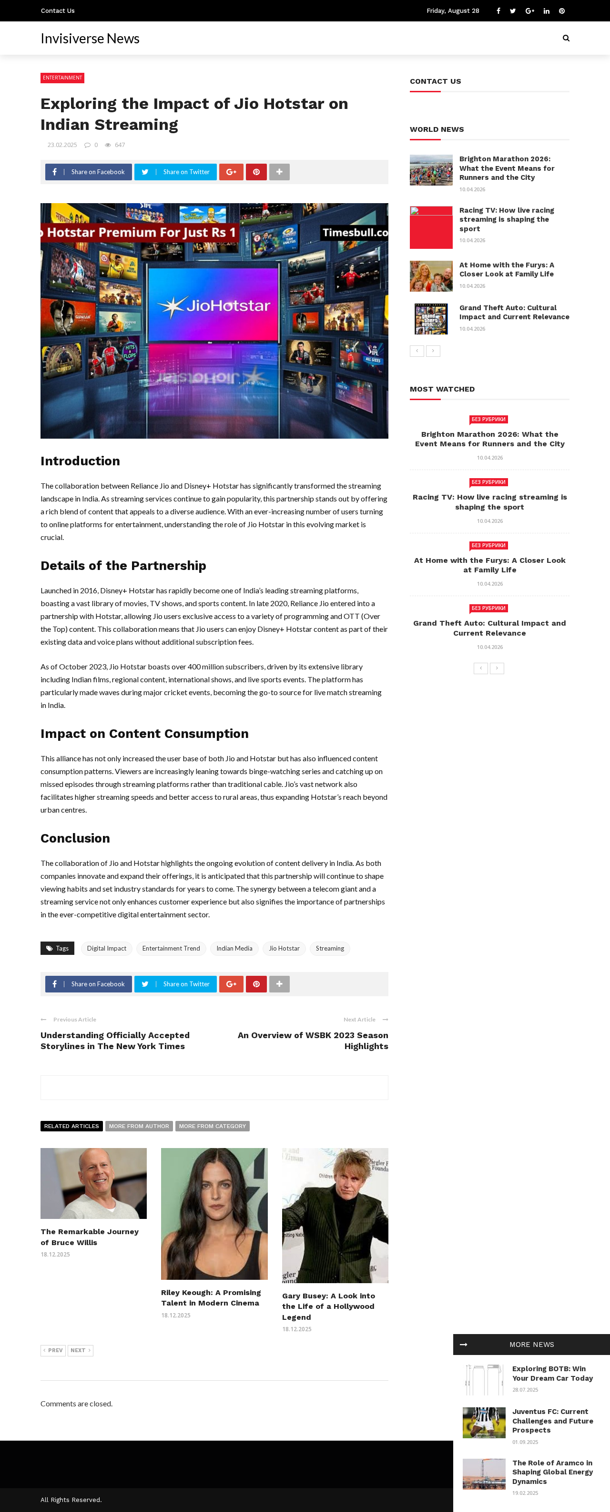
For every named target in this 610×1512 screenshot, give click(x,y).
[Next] (433, 351)
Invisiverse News (90, 38)
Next (78, 1350)
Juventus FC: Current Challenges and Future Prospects (552, 1420)
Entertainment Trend (171, 948)
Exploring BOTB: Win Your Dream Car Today (552, 1374)
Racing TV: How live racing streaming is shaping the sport (506, 219)
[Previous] (417, 351)
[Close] (463, 1344)
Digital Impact (106, 948)
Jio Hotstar (284, 948)
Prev (55, 1350)
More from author (139, 1126)
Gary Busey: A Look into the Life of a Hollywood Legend (328, 1306)
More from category (212, 1126)
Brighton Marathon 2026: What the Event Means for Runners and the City (507, 168)
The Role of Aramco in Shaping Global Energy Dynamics (552, 1472)
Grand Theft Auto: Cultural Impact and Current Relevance (514, 313)
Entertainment (62, 77)
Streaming (330, 948)
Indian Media (234, 948)
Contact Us (58, 10)
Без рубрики (489, 419)
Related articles (71, 1126)
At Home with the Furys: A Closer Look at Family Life (506, 270)
